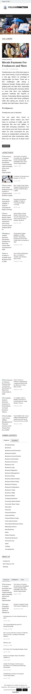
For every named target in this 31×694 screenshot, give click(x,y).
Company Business (11, 498)
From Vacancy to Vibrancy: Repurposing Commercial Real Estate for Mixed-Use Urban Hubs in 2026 (20, 383)
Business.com (7, 642)
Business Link (9, 464)
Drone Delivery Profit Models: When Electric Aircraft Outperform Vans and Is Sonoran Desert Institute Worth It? (21, 217)
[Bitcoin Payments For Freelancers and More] (15, 50)
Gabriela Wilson (15, 69)
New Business (9, 529)
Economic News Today (12, 504)
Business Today (10, 490)
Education (8, 507)
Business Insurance (11, 462)
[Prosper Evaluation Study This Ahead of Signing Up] (7, 604)
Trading (7, 546)
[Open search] (27, 16)
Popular (6, 579)
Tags (22, 579)
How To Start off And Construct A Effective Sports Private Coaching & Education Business (15, 634)
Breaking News (10, 445)
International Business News (14, 524)
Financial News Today (12, 518)
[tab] (6, 440)
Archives (15, 440)
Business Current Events (13, 456)
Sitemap (5, 566)
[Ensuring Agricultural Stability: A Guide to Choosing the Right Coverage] (7, 199)
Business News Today (12, 481)
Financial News (10, 515)
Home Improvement (11, 521)
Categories (6, 440)
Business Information (12, 459)
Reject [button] (25, 689)
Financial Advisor (10, 512)
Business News (10, 476)
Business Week (10, 495)
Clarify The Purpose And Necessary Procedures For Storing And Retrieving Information (14, 665)
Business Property (11, 484)
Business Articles (10, 453)
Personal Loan (9, 540)
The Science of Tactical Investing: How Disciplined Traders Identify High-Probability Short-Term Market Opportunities (21, 160)
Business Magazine (11, 470)
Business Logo (10, 467)
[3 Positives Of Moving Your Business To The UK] (7, 176)
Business (8, 447)
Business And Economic (13, 450)
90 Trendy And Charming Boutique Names (15, 649)
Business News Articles (12, 478)
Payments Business (7, 59)
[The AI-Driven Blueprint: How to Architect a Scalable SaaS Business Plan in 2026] (7, 253)
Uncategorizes (9, 549)
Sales (7, 543)
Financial (8, 509)
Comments (14, 579)
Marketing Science (11, 526)
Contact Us (6, 561)
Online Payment (10, 535)
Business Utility (10, 493)
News (7, 532)
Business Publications (12, 487)
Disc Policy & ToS (8, 564)
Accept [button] (19, 689)
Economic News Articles (12, 501)
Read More (5, 145)
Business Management (12, 473)
